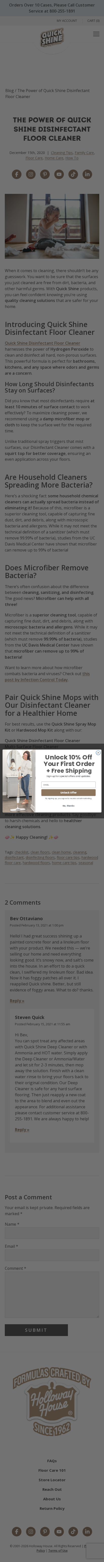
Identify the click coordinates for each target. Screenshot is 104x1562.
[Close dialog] (98, 752)
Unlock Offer (68, 792)
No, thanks (68, 806)
